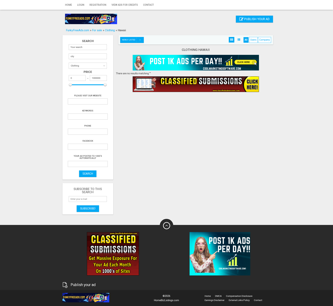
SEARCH (88, 173)
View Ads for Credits (125, 4)
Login (80, 4)
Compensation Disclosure (239, 296)
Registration (97, 4)
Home (68, 4)
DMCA (218, 296)
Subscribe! (88, 208)
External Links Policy (239, 300)
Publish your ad (257, 19)
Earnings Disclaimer (214, 300)
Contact (148, 4)
